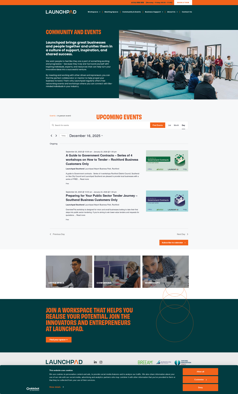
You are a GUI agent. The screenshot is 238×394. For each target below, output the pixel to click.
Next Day (181, 234)
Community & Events (131, 12)
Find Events (158, 125)
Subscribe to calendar (172, 242)
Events (53, 116)
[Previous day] (51, 135)
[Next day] (56, 135)
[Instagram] (101, 362)
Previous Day (59, 234)
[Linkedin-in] (95, 362)
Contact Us (187, 12)
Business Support (153, 12)
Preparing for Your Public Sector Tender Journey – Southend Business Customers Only (101, 197)
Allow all (200, 372)
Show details (55, 387)
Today (63, 135)
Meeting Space (111, 12)
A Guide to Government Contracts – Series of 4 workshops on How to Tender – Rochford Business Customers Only (102, 159)
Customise (199, 379)
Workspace (93, 12)
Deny (200, 387)
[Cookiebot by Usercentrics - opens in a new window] (33, 389)
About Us (171, 12)
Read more (84, 179)
